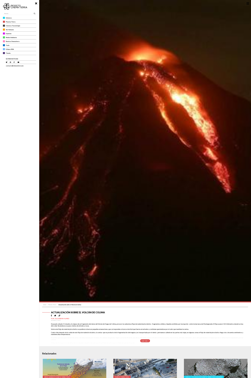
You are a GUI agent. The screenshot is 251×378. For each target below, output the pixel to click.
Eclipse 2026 (10, 49)
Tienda (8, 53)
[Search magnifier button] (34, 13)
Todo (7, 45)
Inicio (44, 304)
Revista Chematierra (12, 41)
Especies (8, 33)
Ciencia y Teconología (13, 26)
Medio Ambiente (11, 37)
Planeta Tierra (10, 22)
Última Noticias (12, 59)
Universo (9, 18)
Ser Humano (10, 29)
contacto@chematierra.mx (15, 66)
